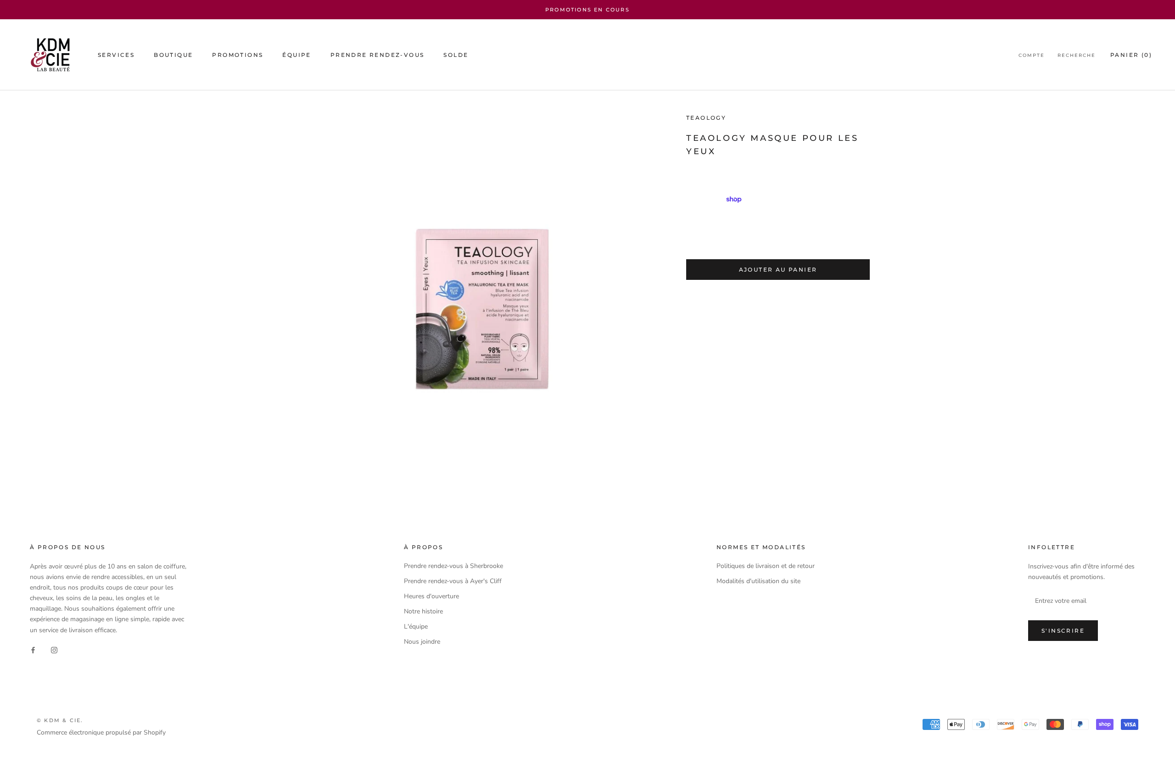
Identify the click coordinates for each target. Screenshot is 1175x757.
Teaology (706, 117)
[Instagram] (54, 650)
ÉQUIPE (296, 54)
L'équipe (416, 626)
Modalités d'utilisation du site (758, 581)
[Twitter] (743, 295)
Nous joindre (422, 641)
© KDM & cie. (60, 720)
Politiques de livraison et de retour (765, 566)
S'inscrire (1063, 630)
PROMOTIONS (237, 54)
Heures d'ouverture (431, 596)
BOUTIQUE (173, 54)
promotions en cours (587, 9)
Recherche (1077, 55)
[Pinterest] (755, 295)
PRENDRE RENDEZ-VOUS (377, 54)
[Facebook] (731, 295)
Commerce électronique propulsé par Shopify (101, 732)
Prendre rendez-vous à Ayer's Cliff (453, 581)
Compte (1031, 55)
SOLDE (455, 54)
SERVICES (116, 54)
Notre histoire (423, 611)
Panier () (1131, 54)
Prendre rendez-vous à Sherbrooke (453, 566)
